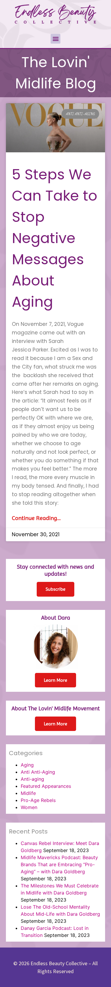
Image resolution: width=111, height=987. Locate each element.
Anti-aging (32, 779)
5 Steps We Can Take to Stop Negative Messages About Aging (54, 238)
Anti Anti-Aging (38, 772)
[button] (55, 39)
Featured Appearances (46, 786)
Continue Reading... (36, 518)
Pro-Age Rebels (38, 800)
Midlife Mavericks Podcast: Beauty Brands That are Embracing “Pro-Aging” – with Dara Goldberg (59, 864)
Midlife (28, 793)
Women (29, 807)
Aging (27, 765)
